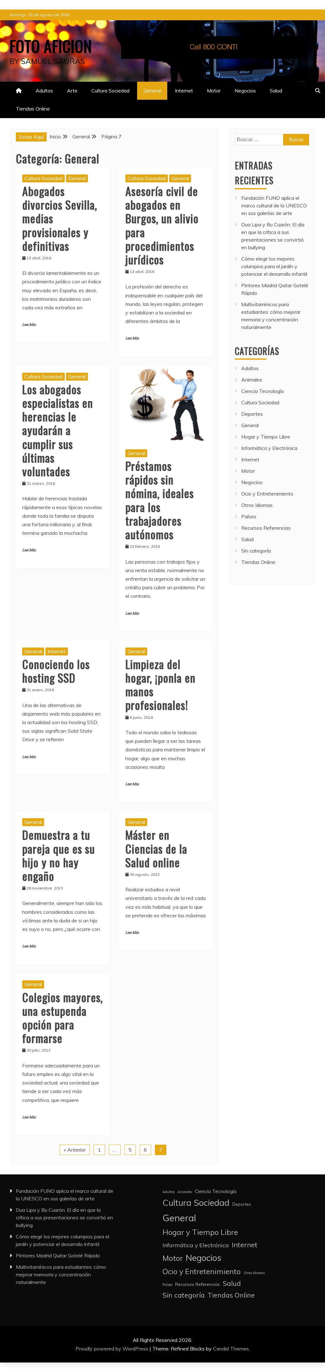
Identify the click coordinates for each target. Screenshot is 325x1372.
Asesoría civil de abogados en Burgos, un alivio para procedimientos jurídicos (162, 225)
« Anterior (75, 1150)
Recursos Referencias (266, 528)
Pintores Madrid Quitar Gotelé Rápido (58, 1255)
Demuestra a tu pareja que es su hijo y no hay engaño (58, 855)
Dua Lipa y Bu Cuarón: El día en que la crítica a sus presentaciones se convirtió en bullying (64, 1217)
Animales (251, 379)
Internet (184, 90)
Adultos (44, 90)
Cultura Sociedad (110, 90)
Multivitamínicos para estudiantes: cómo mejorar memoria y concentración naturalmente (61, 1274)
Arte (72, 90)
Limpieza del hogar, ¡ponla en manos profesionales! (160, 684)
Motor (214, 90)
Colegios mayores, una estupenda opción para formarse (62, 1017)
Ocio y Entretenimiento (267, 493)
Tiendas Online (33, 108)
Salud (276, 90)
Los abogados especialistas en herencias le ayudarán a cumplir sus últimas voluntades (57, 430)
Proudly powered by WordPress (112, 1348)
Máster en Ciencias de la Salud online (156, 848)
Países (248, 516)
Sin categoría (256, 550)
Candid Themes (231, 1348)
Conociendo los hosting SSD (56, 670)
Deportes (252, 414)
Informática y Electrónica (269, 448)
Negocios (245, 90)
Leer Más (29, 324)
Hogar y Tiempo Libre (265, 436)
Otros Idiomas (257, 505)
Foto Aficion (51, 45)
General (152, 90)
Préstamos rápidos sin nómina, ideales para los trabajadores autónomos (159, 499)
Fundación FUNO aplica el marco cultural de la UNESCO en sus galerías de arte (274, 205)
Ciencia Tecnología (262, 391)
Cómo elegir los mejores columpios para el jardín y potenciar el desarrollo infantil (274, 266)
